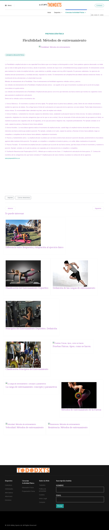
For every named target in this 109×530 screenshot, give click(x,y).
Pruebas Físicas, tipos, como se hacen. (72, 346)
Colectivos (8, 485)
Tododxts (42, 485)
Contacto (99, 5)
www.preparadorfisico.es (12, 158)
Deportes (57, 12)
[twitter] (89, 5)
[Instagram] (91, 5)
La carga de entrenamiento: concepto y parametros (31, 386)
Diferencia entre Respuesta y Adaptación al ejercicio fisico (34, 247)
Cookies (42, 495)
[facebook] (87, 5)
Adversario (8, 496)
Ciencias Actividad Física (74, 12)
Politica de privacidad (42, 490)
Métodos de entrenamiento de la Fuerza (81, 409)
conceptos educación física (15, 55)
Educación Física (28, 487)
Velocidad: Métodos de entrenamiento (25, 427)
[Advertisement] (54, 177)
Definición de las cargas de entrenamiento (74, 288)
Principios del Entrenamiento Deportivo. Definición (31, 328)
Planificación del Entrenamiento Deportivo (27, 288)
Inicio (49, 12)
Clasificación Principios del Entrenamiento (27, 369)
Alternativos (9, 493)
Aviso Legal (43, 498)
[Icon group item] (84, 470)
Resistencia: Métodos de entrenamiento (68, 427)
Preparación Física (54, 34)
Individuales (9, 489)
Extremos (8, 500)
